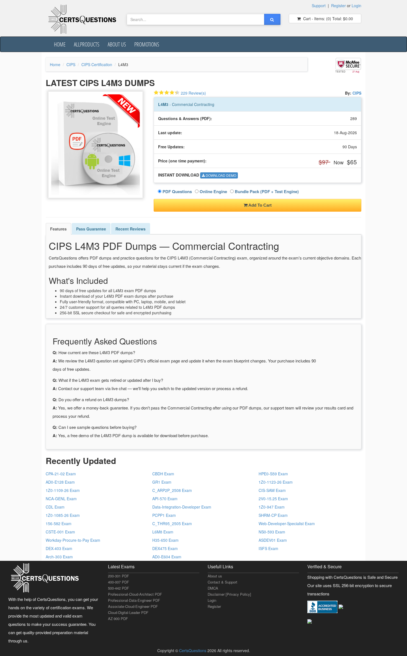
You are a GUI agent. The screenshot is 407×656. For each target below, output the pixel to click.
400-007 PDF (118, 582)
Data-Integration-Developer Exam (181, 507)
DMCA (213, 588)
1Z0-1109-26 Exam (63, 490)
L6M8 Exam (162, 532)
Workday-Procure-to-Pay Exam (73, 540)
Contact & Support (222, 582)
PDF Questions (176, 191)
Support (319, 5)
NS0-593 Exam (272, 532)
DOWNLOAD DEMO (220, 175)
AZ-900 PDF (118, 618)
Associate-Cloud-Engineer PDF (133, 606)
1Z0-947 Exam (272, 507)
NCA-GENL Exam (61, 498)
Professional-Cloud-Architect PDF (135, 594)
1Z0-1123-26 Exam (276, 482)
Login (356, 5)
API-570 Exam (164, 498)
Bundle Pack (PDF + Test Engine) (266, 191)
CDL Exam (55, 507)
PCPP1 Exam (164, 515)
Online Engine (213, 191)
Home (60, 44)
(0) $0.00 (327, 18)
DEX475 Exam (165, 548)
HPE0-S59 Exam (273, 473)
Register (338, 5)
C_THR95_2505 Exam (172, 523)
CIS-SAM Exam (272, 490)
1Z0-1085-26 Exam (63, 515)
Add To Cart (260, 205)
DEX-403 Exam (59, 548)
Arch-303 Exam (59, 556)
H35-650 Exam (165, 540)
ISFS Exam (268, 548)
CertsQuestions (193, 650)
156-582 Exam (58, 523)
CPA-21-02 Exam (61, 473)
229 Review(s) (193, 93)
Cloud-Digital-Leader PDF (128, 612)
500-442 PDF (118, 588)
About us (117, 44)
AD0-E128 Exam (60, 482)
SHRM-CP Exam (273, 515)
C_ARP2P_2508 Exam (172, 490)
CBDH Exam (163, 473)
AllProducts (86, 44)
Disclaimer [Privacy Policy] (229, 594)
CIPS (70, 64)
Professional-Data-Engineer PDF (134, 600)
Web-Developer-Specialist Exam (287, 523)
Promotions (146, 44)
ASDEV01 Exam (273, 540)
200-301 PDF (118, 576)
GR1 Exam (161, 482)
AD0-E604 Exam (166, 556)
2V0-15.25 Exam (273, 498)
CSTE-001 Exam (60, 532)
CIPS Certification (96, 64)
